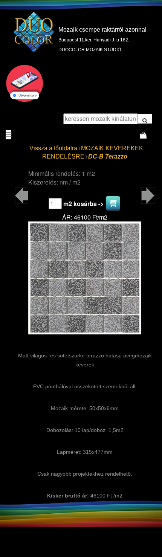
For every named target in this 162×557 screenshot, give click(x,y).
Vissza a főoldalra (53, 148)
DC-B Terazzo (107, 156)
